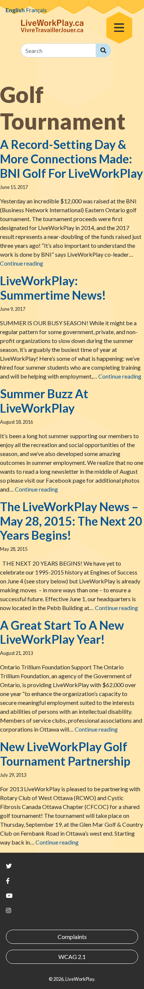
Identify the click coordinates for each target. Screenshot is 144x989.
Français (36, 9)
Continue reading (21, 263)
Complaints (72, 936)
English (15, 9)
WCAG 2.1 (72, 956)
